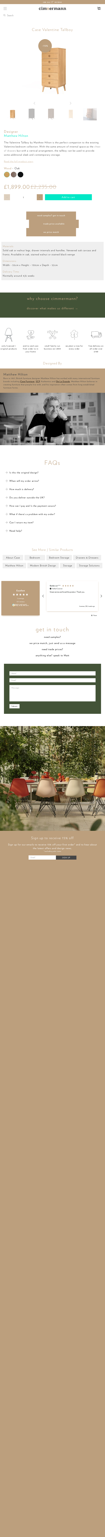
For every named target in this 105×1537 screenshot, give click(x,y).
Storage (67, 565)
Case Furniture (27, 381)
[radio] (7, 174)
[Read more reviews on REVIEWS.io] (20, 605)
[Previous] (34, 103)
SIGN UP (66, 857)
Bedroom (35, 557)
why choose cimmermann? (52, 298)
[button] (43, 596)
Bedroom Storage (59, 557)
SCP (38, 381)
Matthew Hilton (16, 136)
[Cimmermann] (52, 8)
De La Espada (63, 381)
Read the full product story (18, 161)
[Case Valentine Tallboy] (52, 69)
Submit (14, 706)
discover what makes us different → (52, 308)
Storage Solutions (89, 565)
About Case (13, 557)
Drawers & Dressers (87, 557)
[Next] (70, 103)
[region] (72, 596)
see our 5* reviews (52, 2)
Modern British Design (43, 565)
